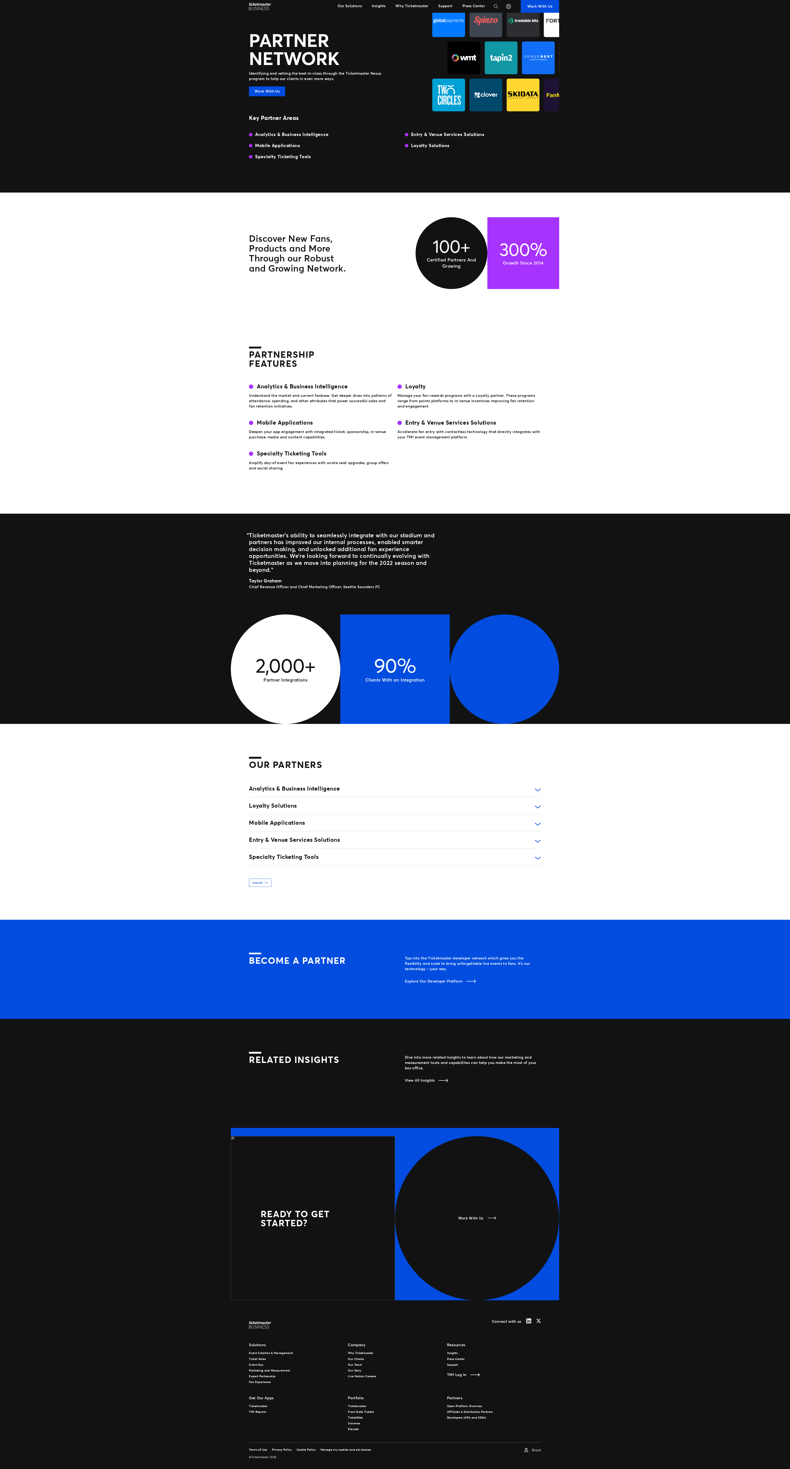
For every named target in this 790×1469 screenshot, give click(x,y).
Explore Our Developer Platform (434, 981)
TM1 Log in (457, 1374)
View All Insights (420, 1080)
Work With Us (267, 91)
